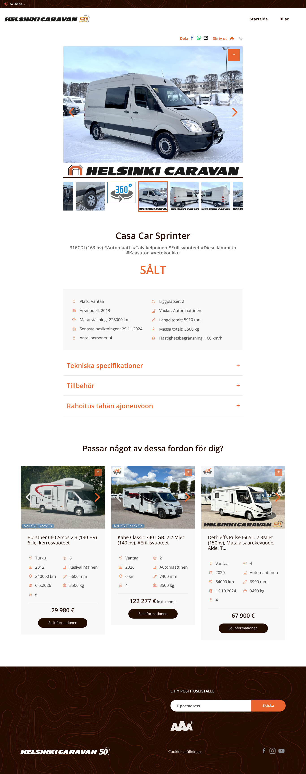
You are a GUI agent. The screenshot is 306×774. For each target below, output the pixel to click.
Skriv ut (220, 38)
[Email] (205, 37)
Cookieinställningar (185, 751)
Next (235, 112)
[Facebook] (192, 37)
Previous (71, 112)
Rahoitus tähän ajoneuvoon (110, 405)
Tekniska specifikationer (105, 365)
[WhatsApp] (198, 37)
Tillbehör (81, 385)
